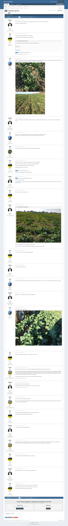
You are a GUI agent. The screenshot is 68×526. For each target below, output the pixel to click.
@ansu (16, 170)
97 (14, 497)
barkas (10, 20)
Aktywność (12, 4)
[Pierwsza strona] (5, 17)
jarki (10, 34)
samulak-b (14, 11)
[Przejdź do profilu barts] (10, 152)
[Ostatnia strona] (33, 17)
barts (10, 146)
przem (10, 367)
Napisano (19, 19)
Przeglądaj (6, 4)
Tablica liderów (26, 6)
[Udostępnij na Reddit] (12, 517)
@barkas (17, 52)
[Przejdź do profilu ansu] (10, 63)
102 (23, 497)
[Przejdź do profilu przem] (10, 372)
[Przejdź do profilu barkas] (10, 25)
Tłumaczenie (32, 522)
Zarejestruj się (61, 1)
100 (19, 497)
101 (21, 497)
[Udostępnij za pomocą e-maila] (15, 517)
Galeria (9, 6)
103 (25, 497)
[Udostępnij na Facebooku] (6, 517)
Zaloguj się (48, 508)
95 (11, 497)
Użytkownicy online (19, 6)
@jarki (16, 178)
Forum (5, 6)
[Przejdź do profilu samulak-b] (6, 11)
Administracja (13, 6)
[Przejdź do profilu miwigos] (10, 123)
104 (27, 497)
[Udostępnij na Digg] (9, 517)
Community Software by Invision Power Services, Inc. (34, 524)
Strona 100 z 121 (37, 497)
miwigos (10, 118)
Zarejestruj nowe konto (20, 508)
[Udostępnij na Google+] (8, 517)
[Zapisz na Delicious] (11, 517)
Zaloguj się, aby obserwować (53, 10)
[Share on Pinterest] (17, 517)
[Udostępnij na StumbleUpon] (14, 517)
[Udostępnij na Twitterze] (5, 517)
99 (17, 497)
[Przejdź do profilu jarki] (10, 39)
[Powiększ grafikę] (18, 46)
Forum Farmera (8, 2)
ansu (10, 58)
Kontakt (37, 522)
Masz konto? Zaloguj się (53, 1)
